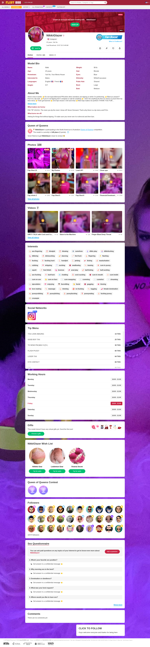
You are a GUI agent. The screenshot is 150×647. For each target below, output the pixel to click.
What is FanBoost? (115, 41)
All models (6, 7)
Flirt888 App (61, 7)
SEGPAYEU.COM (46, 640)
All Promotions (37, 7)
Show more (32, 104)
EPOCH (38, 640)
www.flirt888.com (24, 640)
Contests (49, 7)
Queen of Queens (87, 130)
